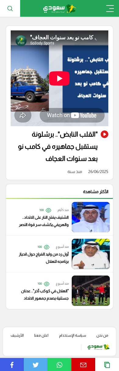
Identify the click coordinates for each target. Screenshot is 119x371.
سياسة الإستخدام (72, 335)
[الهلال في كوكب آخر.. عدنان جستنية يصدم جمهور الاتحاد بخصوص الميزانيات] (56, 290)
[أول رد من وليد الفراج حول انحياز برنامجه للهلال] (56, 254)
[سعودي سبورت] (59, 8)
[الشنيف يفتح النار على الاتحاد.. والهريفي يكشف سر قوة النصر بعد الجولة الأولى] (56, 217)
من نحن (102, 335)
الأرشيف (17, 335)
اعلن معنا (41, 335)
